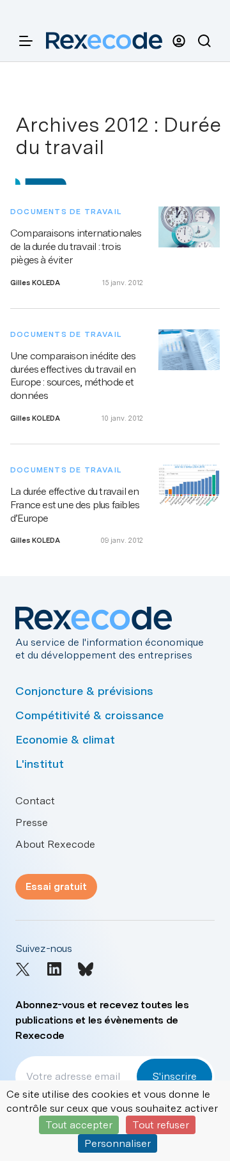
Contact (35, 801)
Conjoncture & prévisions (84, 690)
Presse (31, 822)
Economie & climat (65, 739)
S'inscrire (174, 1076)
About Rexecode (55, 844)
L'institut (39, 763)
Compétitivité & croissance (89, 715)
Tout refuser (160, 1125)
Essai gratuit (56, 886)
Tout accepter (78, 1125)
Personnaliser (117, 1143)
